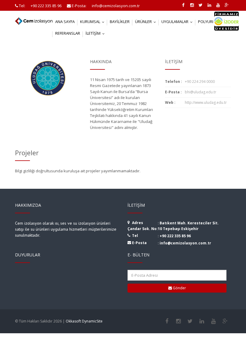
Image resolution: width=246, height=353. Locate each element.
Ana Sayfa (65, 21)
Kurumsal (93, 21)
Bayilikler (120, 21)
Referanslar (67, 33)
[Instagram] (178, 321)
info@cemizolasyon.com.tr (185, 243)
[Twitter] (190, 321)
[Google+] (225, 321)
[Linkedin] (201, 321)
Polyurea (211, 21)
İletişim (96, 33)
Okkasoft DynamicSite (84, 321)
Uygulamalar (178, 21)
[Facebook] (166, 321)
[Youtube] (213, 321)
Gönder (179, 287)
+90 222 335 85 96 (175, 235)
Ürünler (147, 21)
